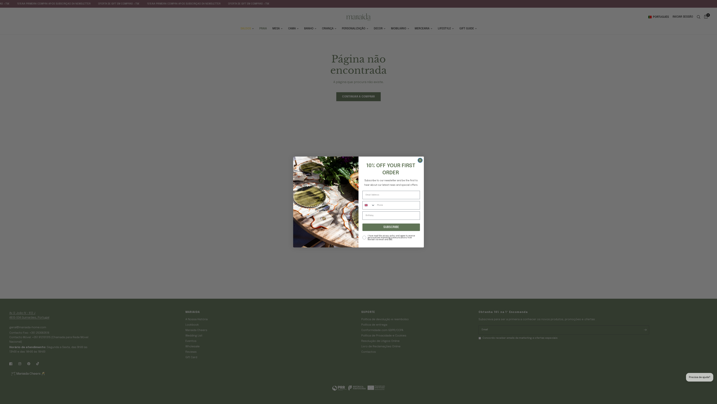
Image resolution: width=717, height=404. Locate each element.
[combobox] (369, 207)
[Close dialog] (420, 158)
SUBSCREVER (391, 229)
